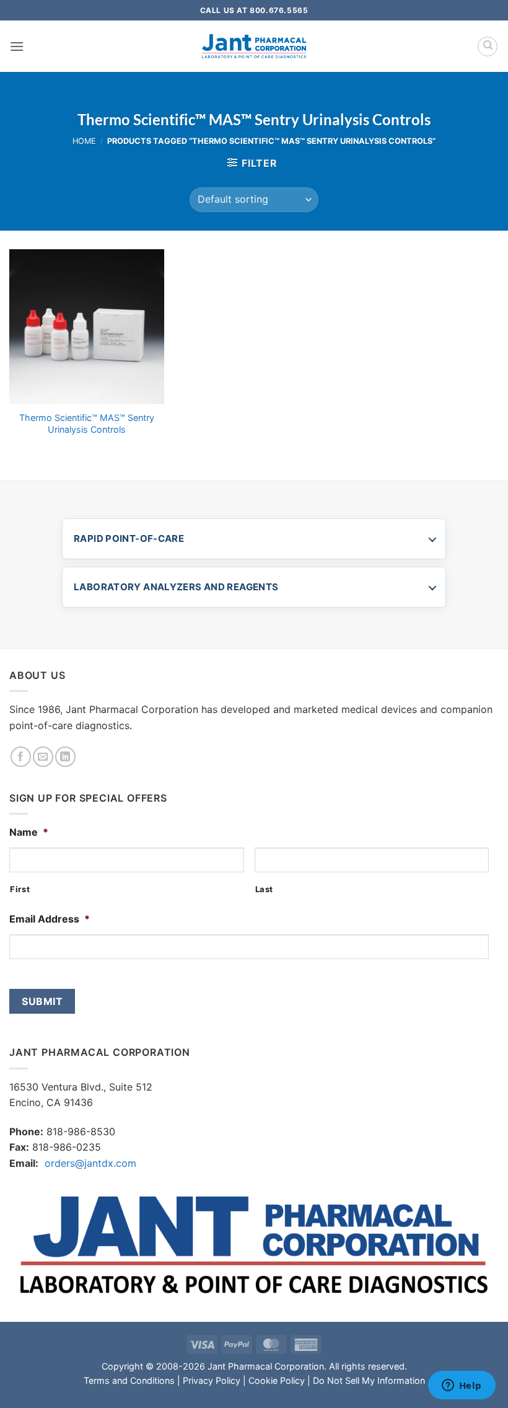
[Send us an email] (43, 756)
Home (84, 141)
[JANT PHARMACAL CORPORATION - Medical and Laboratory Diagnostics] (254, 46)
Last (264, 889)
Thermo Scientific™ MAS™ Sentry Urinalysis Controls (86, 423)
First (20, 889)
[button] (16, 46)
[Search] (487, 46)
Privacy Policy (211, 1380)
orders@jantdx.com (90, 1163)
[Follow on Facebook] (21, 756)
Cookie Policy (276, 1380)
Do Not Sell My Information (369, 1380)
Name (28, 832)
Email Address (49, 919)
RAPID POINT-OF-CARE (129, 538)
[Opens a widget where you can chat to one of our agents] (461, 1386)
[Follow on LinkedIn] (65, 756)
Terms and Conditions (129, 1380)
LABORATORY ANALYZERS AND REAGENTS (176, 587)
